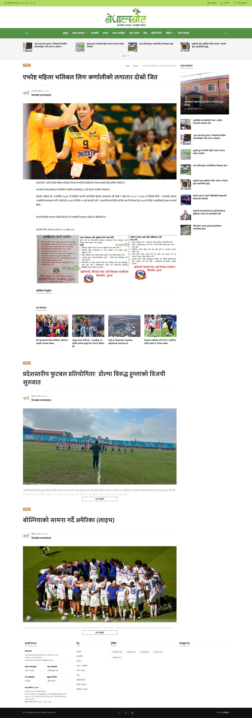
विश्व (145, 33)
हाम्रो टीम (227, 3)
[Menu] (26, 33)
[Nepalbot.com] (126, 17)
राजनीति (95, 33)
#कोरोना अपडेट (117, 652)
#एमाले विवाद (144, 652)
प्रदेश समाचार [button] (78, 33)
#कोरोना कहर (116, 657)
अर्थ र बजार (134, 33)
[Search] (225, 33)
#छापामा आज (131, 652)
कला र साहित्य (118, 33)
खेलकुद (135, 65)
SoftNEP (226, 712)
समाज (105, 33)
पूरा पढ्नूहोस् (99, 498)
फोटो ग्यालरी (183, 33)
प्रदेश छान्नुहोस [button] (241, 3)
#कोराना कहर (157, 652)
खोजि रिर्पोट (156, 33)
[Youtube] (132, 712)
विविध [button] (169, 33)
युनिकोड (213, 3)
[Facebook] (119, 712)
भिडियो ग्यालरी (82, 689)
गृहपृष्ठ (65, 33)
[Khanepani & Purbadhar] (106, 259)
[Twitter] (126, 712)
